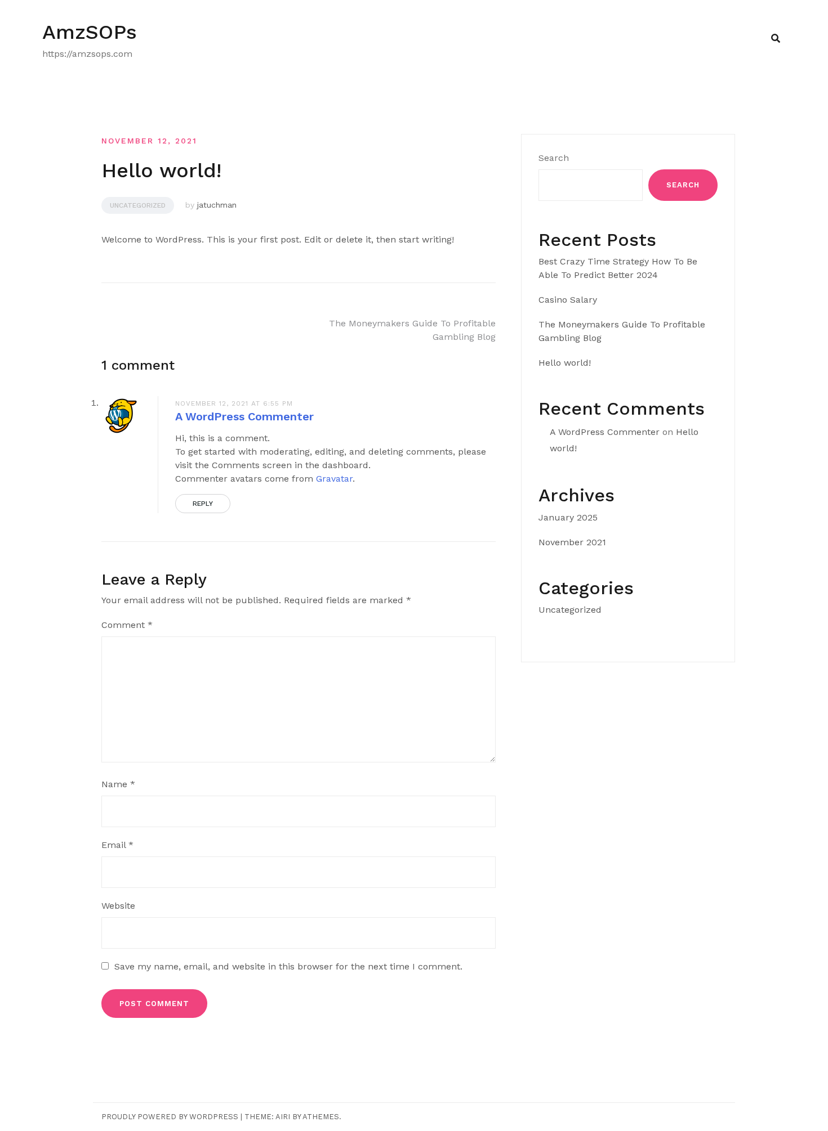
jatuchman (217, 204)
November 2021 (572, 542)
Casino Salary (567, 299)
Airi (282, 1116)
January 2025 (568, 517)
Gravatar (334, 478)
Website (118, 905)
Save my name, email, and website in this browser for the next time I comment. (288, 966)
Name (118, 784)
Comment (127, 625)
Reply (203, 504)
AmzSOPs (89, 32)
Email (117, 845)
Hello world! (564, 362)
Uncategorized (138, 205)
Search (553, 157)
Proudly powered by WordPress (169, 1116)
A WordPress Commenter (244, 416)
